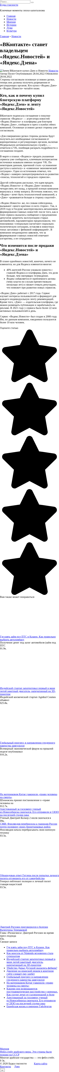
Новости (11, 19)
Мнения (11, 22)
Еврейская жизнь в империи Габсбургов (29, 1006)
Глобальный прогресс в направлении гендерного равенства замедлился (27, 978)
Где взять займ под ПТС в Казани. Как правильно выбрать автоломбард (28, 949)
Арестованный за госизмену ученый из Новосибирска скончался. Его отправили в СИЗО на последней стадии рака (29, 812)
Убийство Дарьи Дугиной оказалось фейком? (32, 968)
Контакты (5, 1066)
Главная (11, 16)
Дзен (17, 1066)
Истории (11, 24)
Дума (9, 27)
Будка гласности (9, 4)
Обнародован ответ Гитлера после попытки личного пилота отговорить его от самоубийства (29, 877)
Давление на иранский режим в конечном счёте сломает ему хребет (30, 972)
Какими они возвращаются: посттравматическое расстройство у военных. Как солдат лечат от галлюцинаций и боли (32, 991)
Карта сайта (40, 1063)
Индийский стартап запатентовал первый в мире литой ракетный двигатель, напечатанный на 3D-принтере (28, 691)
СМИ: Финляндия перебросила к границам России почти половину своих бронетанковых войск (28, 825)
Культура (12, 30)
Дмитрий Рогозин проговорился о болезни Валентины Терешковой (24, 928)
